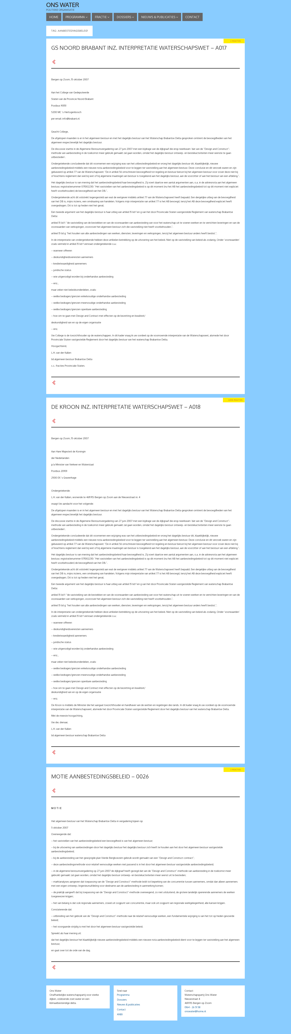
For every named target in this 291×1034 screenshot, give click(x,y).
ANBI (120, 1014)
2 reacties (236, 41)
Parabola (150, 1030)
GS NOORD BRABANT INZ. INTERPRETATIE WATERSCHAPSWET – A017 (139, 47)
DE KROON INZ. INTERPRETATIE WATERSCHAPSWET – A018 (126, 406)
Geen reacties (235, 400)
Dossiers (122, 999)
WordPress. (163, 1030)
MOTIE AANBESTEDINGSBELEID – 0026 (100, 776)
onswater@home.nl (195, 1011)
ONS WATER (62, 4)
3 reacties (236, 769)
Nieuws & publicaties (128, 1004)
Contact (121, 1009)
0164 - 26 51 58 (192, 1007)
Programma (123, 994)
